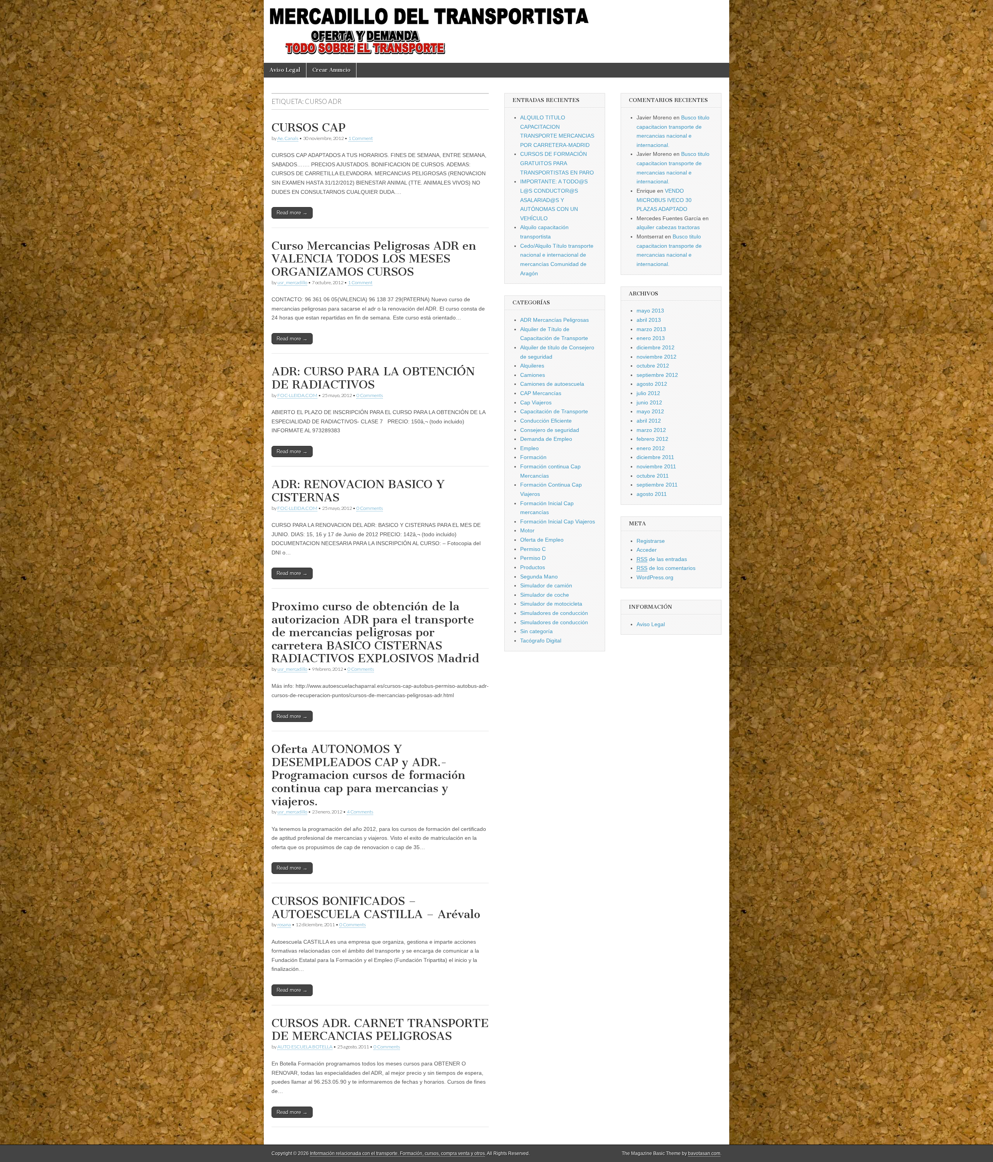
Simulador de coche (544, 595)
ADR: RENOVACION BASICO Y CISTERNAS (358, 490)
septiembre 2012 (657, 375)
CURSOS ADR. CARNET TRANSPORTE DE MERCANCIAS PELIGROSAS (380, 1029)
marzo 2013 (651, 329)
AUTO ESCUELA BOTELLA (304, 1047)
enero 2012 (651, 448)
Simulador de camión (546, 585)
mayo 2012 (650, 411)
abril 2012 (649, 421)
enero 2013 (651, 338)
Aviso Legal (285, 70)
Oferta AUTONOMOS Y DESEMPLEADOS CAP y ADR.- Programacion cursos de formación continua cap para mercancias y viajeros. (368, 775)
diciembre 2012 (656, 347)
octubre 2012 (653, 366)
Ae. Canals (287, 138)
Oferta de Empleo (542, 540)
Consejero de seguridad (549, 430)
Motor (527, 530)
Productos (532, 567)
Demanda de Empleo (546, 439)
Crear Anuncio (331, 70)
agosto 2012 (652, 384)
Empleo (529, 448)
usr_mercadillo (292, 282)
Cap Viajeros (536, 402)
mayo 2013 (650, 310)
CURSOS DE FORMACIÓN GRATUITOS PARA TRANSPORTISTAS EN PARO (557, 163)
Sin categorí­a (536, 631)
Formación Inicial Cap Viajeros (557, 521)
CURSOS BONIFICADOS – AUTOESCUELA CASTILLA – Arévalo (376, 907)
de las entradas (662, 559)
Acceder (647, 550)
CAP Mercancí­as (540, 393)
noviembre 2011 (656, 466)
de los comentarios (666, 568)
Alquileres (532, 366)
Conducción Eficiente (546, 421)
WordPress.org (655, 577)
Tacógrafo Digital (540, 640)
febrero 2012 (652, 439)
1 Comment (360, 138)
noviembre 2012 (656, 357)
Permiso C (533, 549)
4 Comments (360, 812)
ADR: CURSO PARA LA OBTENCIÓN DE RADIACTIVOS (373, 378)
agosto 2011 (652, 494)
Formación (533, 457)
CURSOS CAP (309, 128)
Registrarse (651, 541)
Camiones (532, 375)
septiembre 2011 (657, 485)
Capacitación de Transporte (554, 411)
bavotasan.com (704, 1153)
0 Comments (369, 395)
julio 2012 (648, 393)
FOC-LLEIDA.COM (297, 395)
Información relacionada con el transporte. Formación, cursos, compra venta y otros (397, 1153)
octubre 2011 (653, 476)
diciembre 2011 (655, 457)
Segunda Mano (539, 576)
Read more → (292, 213)
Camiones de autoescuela (552, 384)
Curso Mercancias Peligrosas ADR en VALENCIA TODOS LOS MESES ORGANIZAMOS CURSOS (374, 259)
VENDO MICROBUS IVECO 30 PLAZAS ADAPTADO (664, 200)
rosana (284, 924)
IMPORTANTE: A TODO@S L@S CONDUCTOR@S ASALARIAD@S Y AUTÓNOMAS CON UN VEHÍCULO (554, 199)
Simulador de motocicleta (551, 604)
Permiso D (533, 558)
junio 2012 (649, 402)
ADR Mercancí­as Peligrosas (554, 320)
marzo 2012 (651, 430)
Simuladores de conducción (554, 613)
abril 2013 (649, 320)
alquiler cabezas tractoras (668, 227)
